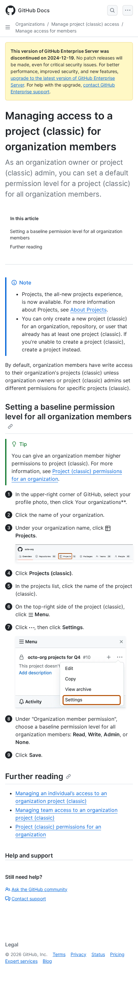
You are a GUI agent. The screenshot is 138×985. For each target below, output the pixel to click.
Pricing (117, 954)
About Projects (88, 309)
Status (98, 954)
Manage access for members (45, 30)
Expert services (21, 961)
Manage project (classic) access (85, 24)
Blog (47, 961)
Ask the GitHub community (39, 889)
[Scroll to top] (123, 970)
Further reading (34, 776)
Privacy (78, 954)
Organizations (30, 24)
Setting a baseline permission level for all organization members (68, 411)
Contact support (29, 898)
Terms (59, 954)
